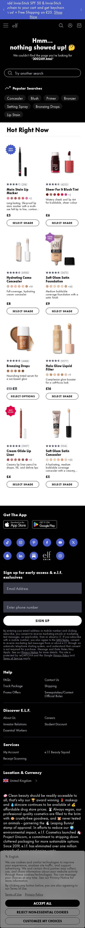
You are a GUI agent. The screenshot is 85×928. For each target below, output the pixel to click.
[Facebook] (47, 542)
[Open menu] (5, 25)
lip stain (13, 114)
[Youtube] (60, 542)
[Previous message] (3, 9)
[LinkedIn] (21, 556)
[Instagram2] (60, 556)
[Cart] (79, 25)
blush (35, 98)
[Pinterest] (34, 542)
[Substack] (34, 556)
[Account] (70, 25)
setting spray (17, 106)
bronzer (70, 98)
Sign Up (42, 620)
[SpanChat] (7, 556)
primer (51, 98)
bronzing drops (47, 106)
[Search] (61, 25)
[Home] (15, 25)
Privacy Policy (61, 655)
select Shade (23, 223)
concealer (15, 98)
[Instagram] (21, 542)
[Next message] (81, 9)
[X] (73, 542)
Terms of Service (13, 658)
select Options (23, 396)
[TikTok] (7, 542)
